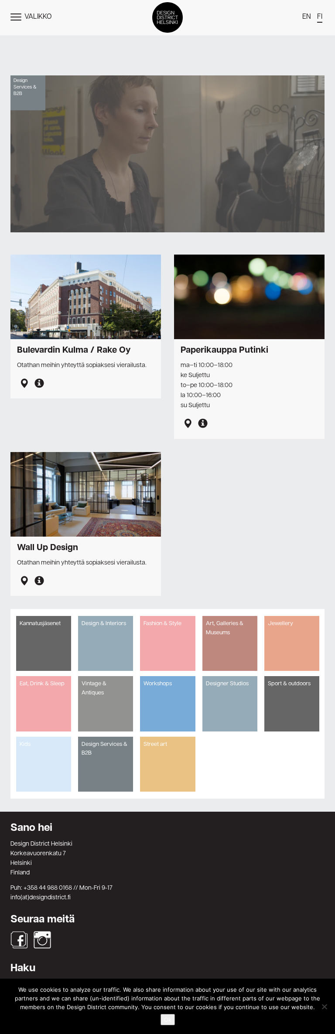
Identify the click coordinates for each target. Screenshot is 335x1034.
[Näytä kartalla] (24, 384)
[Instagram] (42, 940)
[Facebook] (19, 940)
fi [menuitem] (319, 17)
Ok (167, 1019)
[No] (324, 1006)
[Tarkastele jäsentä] (39, 384)
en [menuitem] (306, 17)
